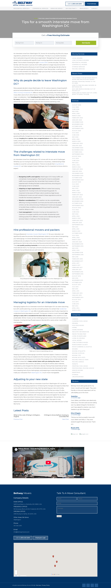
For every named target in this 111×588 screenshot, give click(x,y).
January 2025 (77, 145)
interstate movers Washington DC (37, 234)
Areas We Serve (56, 8)
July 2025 (75, 132)
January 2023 (77, 197)
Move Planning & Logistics (82, 346)
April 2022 (76, 216)
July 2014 (75, 301)
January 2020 (77, 242)
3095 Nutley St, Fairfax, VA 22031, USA (25, 514)
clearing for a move (80, 321)
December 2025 (77, 122)
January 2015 (77, 295)
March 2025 (76, 141)
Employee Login (40, 537)
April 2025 (76, 139)
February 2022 (77, 220)
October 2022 (77, 203)
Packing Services (78, 69)
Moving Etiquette (78, 351)
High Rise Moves (78, 325)
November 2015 (77, 280)
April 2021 (75, 229)
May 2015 (75, 289)
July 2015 (75, 286)
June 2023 (75, 186)
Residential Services (21, 8)
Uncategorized (78, 376)
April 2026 (76, 113)
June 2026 (75, 109)
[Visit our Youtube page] (97, 585)
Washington (17, 519)
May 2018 (75, 257)
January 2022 (77, 222)
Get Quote (86, 43)
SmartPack (76, 372)
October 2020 (77, 233)
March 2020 (76, 239)
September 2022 (78, 205)
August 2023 (76, 182)
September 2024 (78, 154)
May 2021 (75, 227)
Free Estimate (91, 4)
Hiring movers (77, 329)
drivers (75, 323)
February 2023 (77, 194)
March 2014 (76, 310)
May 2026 (75, 111)
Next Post (65, 419)
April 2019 (75, 250)
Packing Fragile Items (80, 359)
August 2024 (76, 156)
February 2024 (77, 169)
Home (36, 18)
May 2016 (75, 278)
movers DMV (43, 62)
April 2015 (75, 291)
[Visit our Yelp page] (92, 585)
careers (75, 319)
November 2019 (77, 244)
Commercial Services (40, 8)
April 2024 (76, 165)
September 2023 (78, 180)
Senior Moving (77, 370)
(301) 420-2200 (75, 4)
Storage (75, 374)
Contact (94, 8)
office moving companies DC (23, 92)
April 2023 (76, 190)
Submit (59, 516)
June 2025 (75, 135)
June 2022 (75, 212)
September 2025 (78, 128)
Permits (75, 364)
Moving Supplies (78, 353)
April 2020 (76, 237)
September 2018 (77, 254)
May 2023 (75, 188)
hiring (74, 327)
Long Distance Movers (80, 60)
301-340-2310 (18, 525)
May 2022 (75, 214)
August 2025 (76, 130)
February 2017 (77, 267)
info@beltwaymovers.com (21, 532)
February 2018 (77, 259)
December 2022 (77, 199)
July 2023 (75, 184)
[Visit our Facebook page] (84, 585)
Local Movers (77, 58)
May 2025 (75, 137)
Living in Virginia (78, 338)
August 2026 (76, 105)
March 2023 (76, 192)
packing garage (78, 361)
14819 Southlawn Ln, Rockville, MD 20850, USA (28, 504)
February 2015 (77, 293)
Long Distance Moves (80, 342)
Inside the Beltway (79, 334)
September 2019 (77, 246)
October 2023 (77, 177)
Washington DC (36, 372)
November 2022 (77, 201)
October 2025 (77, 126)
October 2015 (77, 282)
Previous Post (18, 419)
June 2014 (75, 304)
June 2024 (75, 160)
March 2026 (76, 115)
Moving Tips (76, 355)
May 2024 (75, 162)
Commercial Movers (79, 64)
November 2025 (77, 124)
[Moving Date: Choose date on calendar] (73, 43)
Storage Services (78, 66)
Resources (84, 8)
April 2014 (75, 308)
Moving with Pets (78, 357)
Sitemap (38, 585)
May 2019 (75, 248)
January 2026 (77, 120)
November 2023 (77, 175)
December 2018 (77, 252)
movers (75, 349)
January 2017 (77, 269)
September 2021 (77, 224)
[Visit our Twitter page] (88, 585)
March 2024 (76, 167)
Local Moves (77, 340)
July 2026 (75, 107)
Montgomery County (80, 344)
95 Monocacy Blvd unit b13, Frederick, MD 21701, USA (29, 509)
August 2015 (76, 284)
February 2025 (77, 143)
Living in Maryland (79, 336)
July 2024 (75, 158)
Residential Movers (79, 62)
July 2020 (75, 235)
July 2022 (75, 209)
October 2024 (77, 152)
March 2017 (76, 265)
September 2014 (77, 297)
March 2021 (76, 231)
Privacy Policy (46, 585)
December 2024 (77, 147)
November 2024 (77, 150)
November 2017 (77, 261)
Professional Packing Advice (83, 368)
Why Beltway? (71, 8)
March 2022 (76, 218)
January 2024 (77, 171)
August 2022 (76, 207)
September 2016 (77, 274)
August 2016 (76, 276)
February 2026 (77, 117)
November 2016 (77, 271)
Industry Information (80, 332)
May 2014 (75, 306)
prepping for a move (80, 366)
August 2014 (76, 299)
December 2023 (77, 173)
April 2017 (75, 263)
